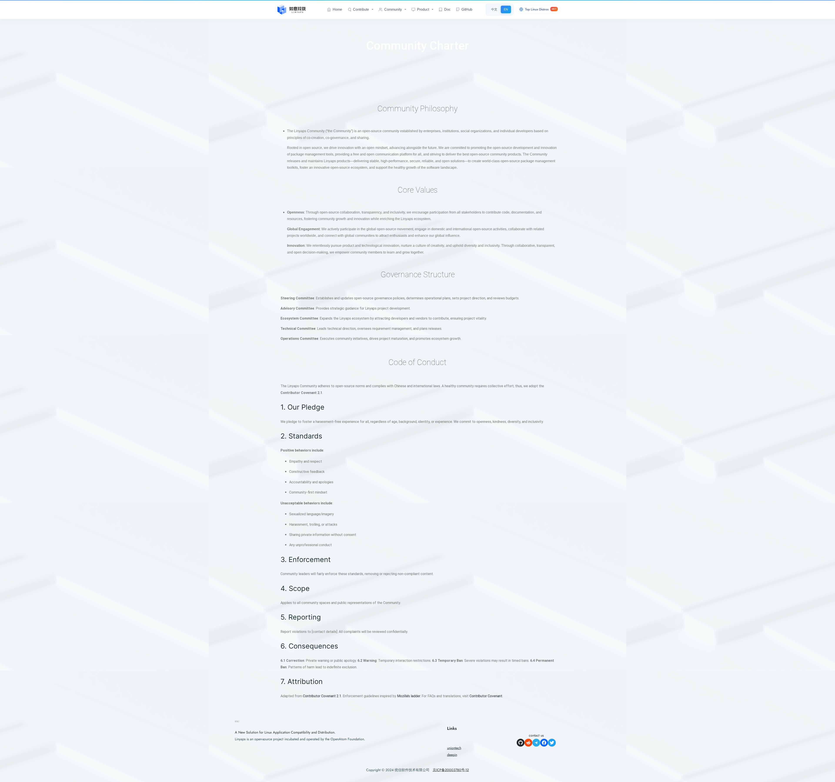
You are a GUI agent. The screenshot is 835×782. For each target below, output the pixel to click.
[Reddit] (528, 743)
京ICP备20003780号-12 (451, 769)
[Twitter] (552, 743)
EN (506, 9)
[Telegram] (536, 743)
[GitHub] (520, 743)
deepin (452, 754)
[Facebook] (544, 743)
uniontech (454, 747)
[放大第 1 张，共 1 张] (233, 726)
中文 (494, 9)
